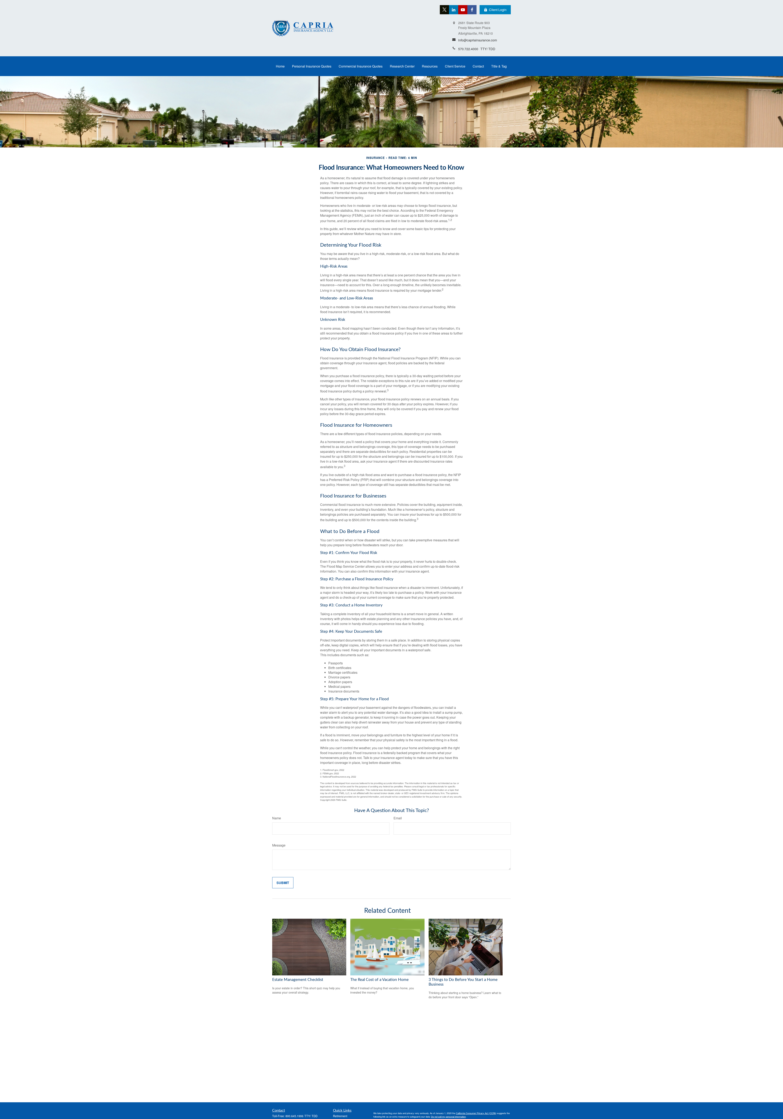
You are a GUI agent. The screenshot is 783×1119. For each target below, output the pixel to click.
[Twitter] (444, 9)
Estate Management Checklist (297, 980)
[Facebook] (472, 9)
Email (398, 818)
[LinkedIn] (453, 9)
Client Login (498, 9)
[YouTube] (462, 9)
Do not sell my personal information (448, 1116)
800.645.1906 (294, 1116)
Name (276, 818)
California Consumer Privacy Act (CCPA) (476, 1113)
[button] (280, 66)
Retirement (340, 1116)
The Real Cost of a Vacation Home (379, 980)
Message (278, 845)
